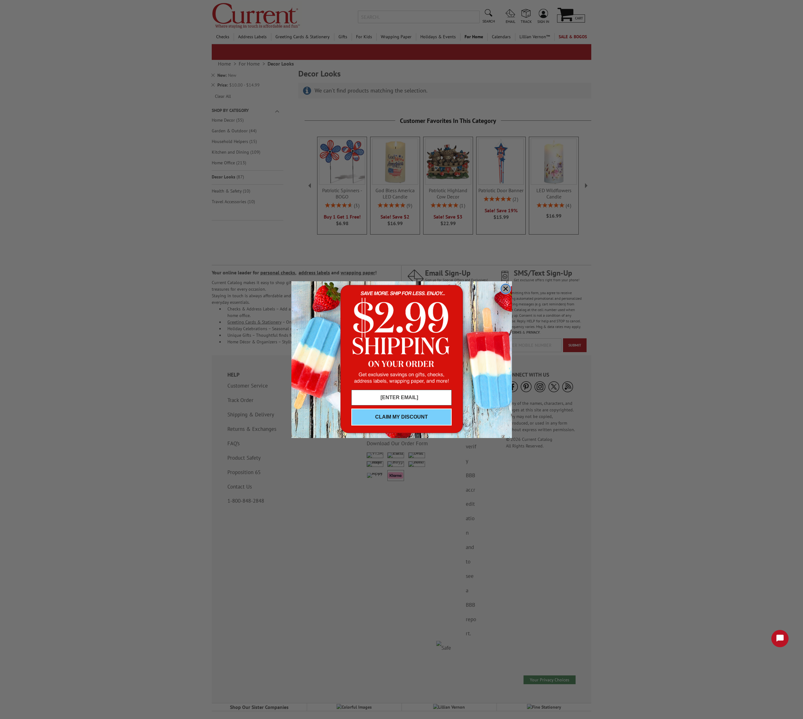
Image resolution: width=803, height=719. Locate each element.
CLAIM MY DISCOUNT (401, 417)
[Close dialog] (506, 289)
